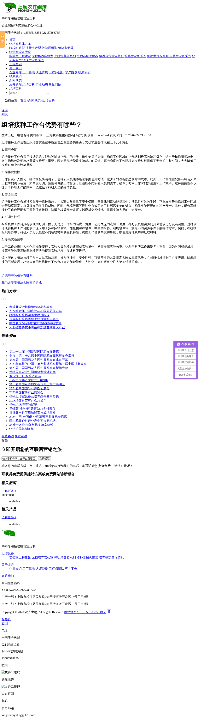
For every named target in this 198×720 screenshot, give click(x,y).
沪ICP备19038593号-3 (91, 612)
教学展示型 (49, 48)
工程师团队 (56, 72)
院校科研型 (17, 48)
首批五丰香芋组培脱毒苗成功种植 (32, 412)
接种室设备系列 (158, 56)
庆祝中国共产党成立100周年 (28, 380)
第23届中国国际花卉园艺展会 (29, 388)
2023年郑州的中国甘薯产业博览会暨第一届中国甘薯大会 (48, 364)
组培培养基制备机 (21, 429)
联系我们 (84, 72)
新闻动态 (15, 80)
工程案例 (15, 64)
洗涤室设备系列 (33, 60)
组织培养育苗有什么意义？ (27, 400)
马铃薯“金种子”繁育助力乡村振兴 (32, 408)
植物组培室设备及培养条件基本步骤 (34, 396)
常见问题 (55, 84)
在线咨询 (8, 436)
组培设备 (8, 553)
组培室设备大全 (20, 52)
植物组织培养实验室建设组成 (29, 315)
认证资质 (42, 72)
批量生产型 (33, 48)
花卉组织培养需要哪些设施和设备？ (34, 319)
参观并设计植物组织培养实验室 (31, 307)
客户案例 (71, 72)
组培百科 (28, 84)
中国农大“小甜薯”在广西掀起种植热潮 (35, 323)
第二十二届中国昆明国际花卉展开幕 (34, 351)
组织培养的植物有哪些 (17, 275)
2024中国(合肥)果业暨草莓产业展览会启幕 (38, 416)
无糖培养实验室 (42, 56)
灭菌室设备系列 (180, 56)
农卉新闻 (15, 84)
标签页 (6, 619)
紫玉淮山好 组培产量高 (25, 376)
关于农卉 (8, 564)
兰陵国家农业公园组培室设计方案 (32, 372)
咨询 (5, 623)
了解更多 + (9, 491)
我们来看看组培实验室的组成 (22, 282)
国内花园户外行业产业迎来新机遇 (32, 420)
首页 (12, 39)
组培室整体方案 (20, 43)
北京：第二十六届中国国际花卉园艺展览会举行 (41, 355)
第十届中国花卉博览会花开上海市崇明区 (37, 384)
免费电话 (21, 436)
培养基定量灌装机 (111, 56)
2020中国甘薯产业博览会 (26, 392)
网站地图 (70, 612)
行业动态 (42, 84)
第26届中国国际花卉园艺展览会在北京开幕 (38, 359)
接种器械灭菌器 (87, 56)
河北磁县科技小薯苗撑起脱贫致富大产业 (37, 327)
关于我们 (15, 68)
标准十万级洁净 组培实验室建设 (31, 425)
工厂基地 (28, 72)
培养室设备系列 (135, 56)
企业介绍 (15, 72)
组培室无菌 (65, 48)
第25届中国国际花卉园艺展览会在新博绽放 (38, 368)
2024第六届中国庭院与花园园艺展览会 (35, 311)
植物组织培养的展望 (23, 404)
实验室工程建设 (20, 56)
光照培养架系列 (65, 56)
